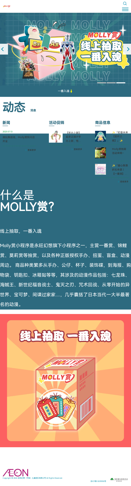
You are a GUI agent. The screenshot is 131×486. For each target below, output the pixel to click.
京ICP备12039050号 (98, 481)
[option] (65, 49)
